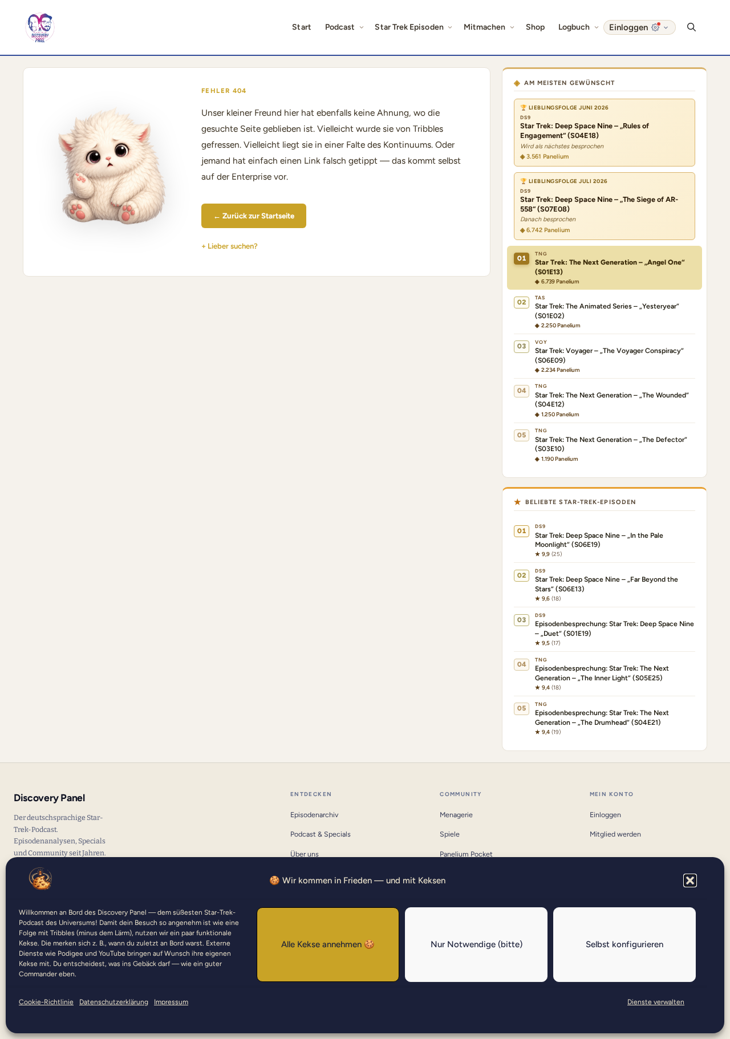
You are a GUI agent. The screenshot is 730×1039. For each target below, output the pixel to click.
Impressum (171, 1002)
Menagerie (456, 814)
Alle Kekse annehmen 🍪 (328, 944)
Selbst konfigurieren (624, 944)
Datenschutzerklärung (113, 1002)
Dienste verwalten (655, 1002)
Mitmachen (485, 27)
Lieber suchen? (233, 246)
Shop (535, 27)
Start (301, 27)
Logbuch (574, 27)
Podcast (340, 27)
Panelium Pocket (466, 854)
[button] (690, 880)
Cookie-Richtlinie (46, 1002)
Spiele (450, 834)
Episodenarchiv (314, 814)
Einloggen (605, 814)
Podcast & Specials (320, 834)
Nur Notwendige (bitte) (476, 944)
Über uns (304, 854)
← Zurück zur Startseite (253, 215)
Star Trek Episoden (409, 27)
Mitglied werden (615, 834)
